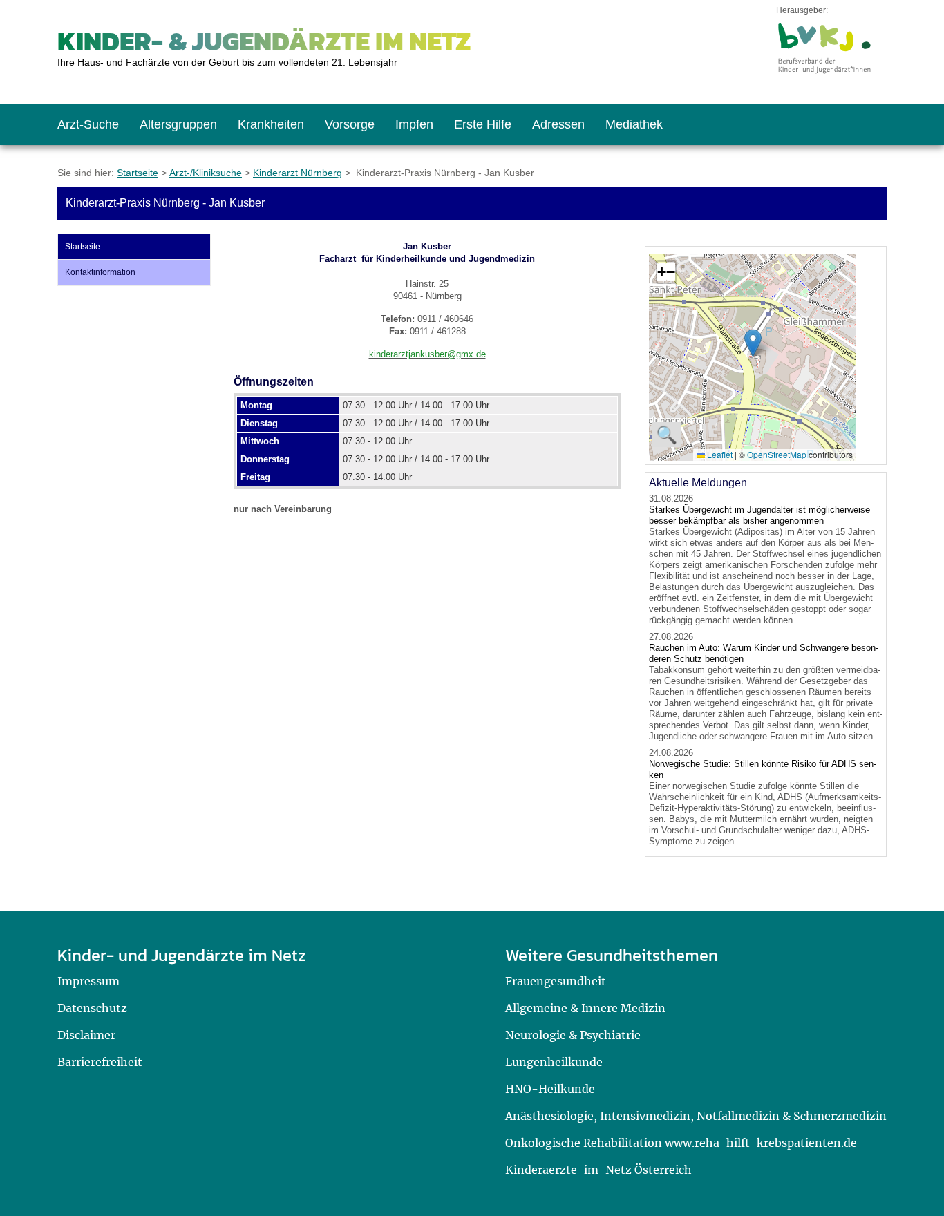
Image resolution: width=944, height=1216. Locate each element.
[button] (753, 343)
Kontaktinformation (100, 272)
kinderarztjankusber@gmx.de (427, 354)
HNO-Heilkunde (550, 1089)
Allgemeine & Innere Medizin (585, 1008)
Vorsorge (350, 124)
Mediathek (634, 124)
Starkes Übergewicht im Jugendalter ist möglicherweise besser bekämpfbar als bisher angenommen (759, 515)
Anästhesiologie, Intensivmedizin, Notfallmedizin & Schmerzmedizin (696, 1116)
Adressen (558, 124)
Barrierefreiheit (99, 1062)
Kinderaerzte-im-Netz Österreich (598, 1170)
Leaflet (719, 454)
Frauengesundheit (555, 981)
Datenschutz (92, 1008)
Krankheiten (271, 124)
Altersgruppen (178, 124)
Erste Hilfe (482, 124)
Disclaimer (86, 1035)
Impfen (414, 124)
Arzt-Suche (88, 124)
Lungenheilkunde (554, 1062)
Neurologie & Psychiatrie (573, 1035)
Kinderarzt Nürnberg (297, 172)
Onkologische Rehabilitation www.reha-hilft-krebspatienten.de (681, 1143)
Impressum (88, 981)
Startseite (137, 172)
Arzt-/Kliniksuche (205, 172)
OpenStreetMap (776, 454)
